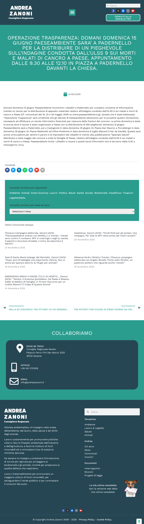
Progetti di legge (93, 475)
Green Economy (39, 193)
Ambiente (14, 193)
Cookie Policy (104, 519)
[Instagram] (118, 11)
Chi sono (89, 446)
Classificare (115, 193)
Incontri (89, 457)
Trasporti (128, 193)
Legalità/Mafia (17, 197)
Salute (72, 193)
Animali (25, 193)
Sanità (80, 193)
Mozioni (89, 472)
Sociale (89, 193)
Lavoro (54, 193)
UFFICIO (25, 365)
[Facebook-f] (113, 11)
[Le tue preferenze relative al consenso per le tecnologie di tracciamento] (139, 521)
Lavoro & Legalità (94, 428)
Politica (63, 193)
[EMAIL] (14, 381)
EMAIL (24, 379)
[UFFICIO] (14, 367)
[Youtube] (133, 11)
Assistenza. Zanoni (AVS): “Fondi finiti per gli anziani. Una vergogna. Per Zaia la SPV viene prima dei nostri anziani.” (105, 234)
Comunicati (91, 453)
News (87, 450)
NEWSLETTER (123, 17)
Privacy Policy (87, 519)
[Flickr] (123, 11)
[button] (72, 12)
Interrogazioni (92, 468)
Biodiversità (100, 193)
